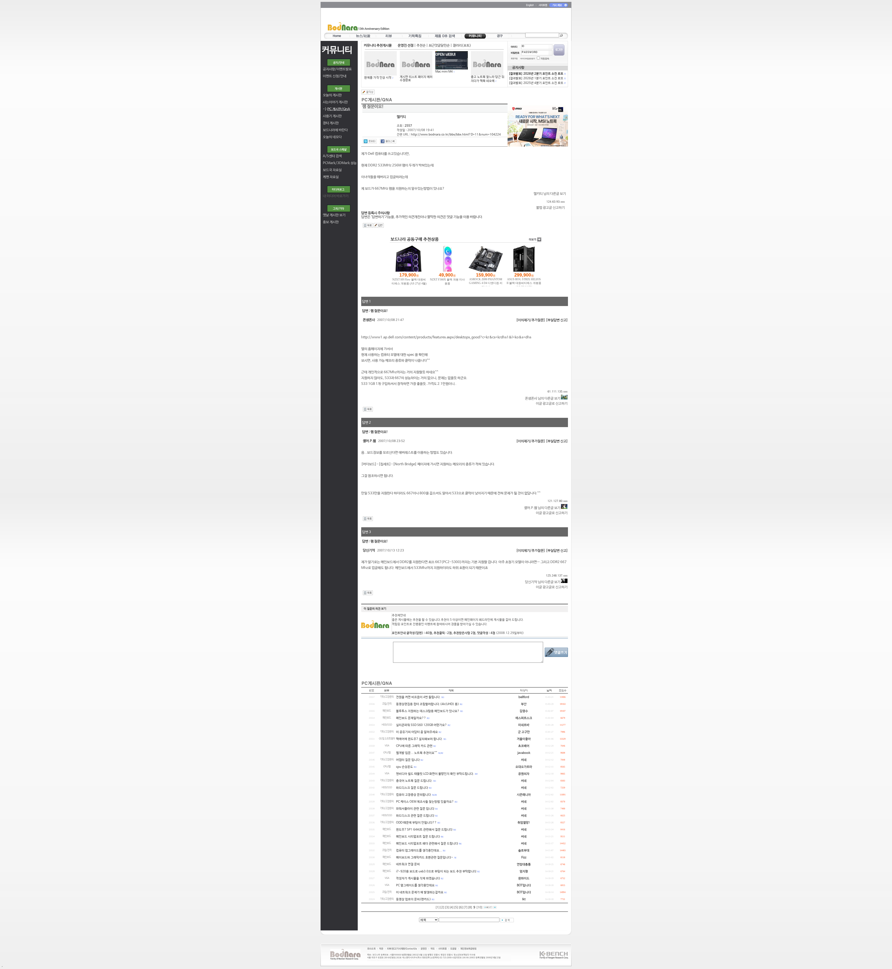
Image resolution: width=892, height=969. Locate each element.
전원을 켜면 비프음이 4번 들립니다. (418, 697)
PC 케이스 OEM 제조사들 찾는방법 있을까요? (425, 802)
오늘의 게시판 (332, 95)
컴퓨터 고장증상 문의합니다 (413, 795)
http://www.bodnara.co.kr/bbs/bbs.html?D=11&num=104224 (456, 134)
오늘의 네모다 (332, 137)
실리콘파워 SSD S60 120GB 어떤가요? (421, 725)
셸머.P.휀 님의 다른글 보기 (542, 508)
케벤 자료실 (331, 177)
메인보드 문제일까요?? (411, 718)
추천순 (421, 45)
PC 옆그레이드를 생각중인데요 (415, 885)
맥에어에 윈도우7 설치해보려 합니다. (419, 739)
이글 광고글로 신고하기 (551, 403)
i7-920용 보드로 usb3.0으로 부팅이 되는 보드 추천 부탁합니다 (436, 871)
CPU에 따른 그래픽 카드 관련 (414, 746)
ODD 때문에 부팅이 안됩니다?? (416, 822)
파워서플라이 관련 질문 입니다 (415, 809)
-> (336, 109)
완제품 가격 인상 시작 (377, 77)
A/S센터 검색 (332, 156)
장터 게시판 (331, 123)
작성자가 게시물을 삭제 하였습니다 (418, 878)
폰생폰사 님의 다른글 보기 (543, 398)
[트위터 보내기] (370, 141)
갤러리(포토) (462, 45)
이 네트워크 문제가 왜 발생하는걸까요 (419, 892)
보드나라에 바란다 (335, 130)
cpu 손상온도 (404, 767)
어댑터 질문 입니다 (408, 760)
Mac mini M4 (444, 71)
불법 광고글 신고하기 (550, 208)
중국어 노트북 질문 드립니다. (414, 781)
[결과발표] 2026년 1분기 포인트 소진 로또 (537, 78)
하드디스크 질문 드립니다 (412, 788)
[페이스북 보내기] (388, 141)
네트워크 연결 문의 (408, 864)
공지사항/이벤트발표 (337, 69)
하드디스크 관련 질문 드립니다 (415, 815)
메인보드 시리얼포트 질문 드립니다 (418, 836)
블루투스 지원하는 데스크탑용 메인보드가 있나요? (427, 711)
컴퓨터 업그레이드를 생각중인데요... (419, 850)
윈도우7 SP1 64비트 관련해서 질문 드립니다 (424, 829)
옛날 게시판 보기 (334, 215)
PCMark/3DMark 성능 (340, 163)
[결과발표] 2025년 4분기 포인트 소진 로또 (537, 83)
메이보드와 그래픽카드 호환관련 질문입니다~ (424, 857)
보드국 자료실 (332, 170)
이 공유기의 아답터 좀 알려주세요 (417, 732)
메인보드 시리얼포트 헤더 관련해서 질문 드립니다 (427, 843)
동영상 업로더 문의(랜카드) (413, 899)
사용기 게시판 (332, 116)
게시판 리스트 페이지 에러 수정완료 (416, 78)
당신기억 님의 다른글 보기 (543, 582)
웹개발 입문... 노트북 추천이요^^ (416, 753)
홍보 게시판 (331, 222)
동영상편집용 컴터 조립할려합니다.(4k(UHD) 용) (427, 704)
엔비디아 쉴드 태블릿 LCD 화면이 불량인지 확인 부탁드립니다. (435, 774)
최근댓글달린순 (439, 45)
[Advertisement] (473, 21)
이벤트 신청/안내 (334, 76)
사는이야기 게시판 (335, 102)
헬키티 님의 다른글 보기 (550, 194)
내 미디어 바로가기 (335, 196)
